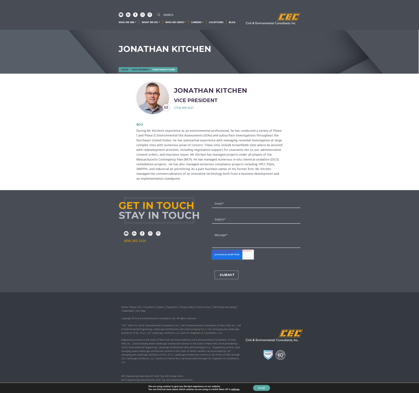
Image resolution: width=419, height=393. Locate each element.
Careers (196, 22)
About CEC (135, 307)
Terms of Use (203, 307)
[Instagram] (142, 14)
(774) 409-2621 (184, 108)
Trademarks (127, 310)
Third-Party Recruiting (224, 307)
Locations (216, 22)
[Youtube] (121, 14)
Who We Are (126, 22)
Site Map (141, 310)
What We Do (150, 22)
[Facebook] (135, 14)
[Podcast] (149, 14)
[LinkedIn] (128, 14)
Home (124, 307)
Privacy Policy (187, 307)
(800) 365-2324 (135, 241)
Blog (232, 22)
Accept (261, 387)
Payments (172, 307)
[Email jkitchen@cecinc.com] (166, 107)
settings (235, 389)
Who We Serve (174, 22)
